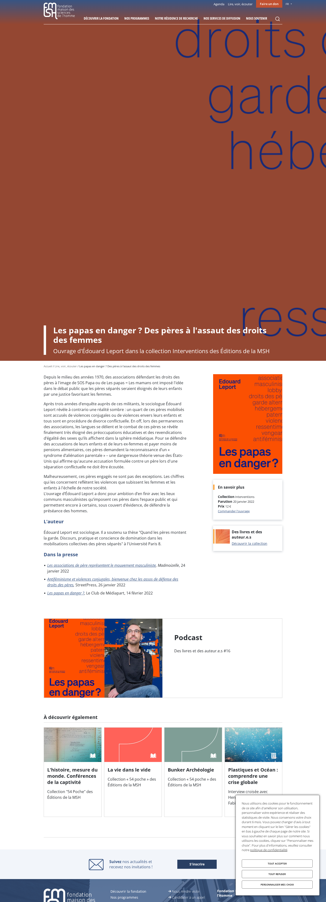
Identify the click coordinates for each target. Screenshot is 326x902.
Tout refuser (277, 874)
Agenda (219, 4)
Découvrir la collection (249, 543)
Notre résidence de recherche (176, 18)
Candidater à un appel (188, 897)
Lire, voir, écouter (240, 4)
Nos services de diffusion (222, 18)
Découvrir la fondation (101, 18)
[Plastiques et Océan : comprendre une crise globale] (253, 772)
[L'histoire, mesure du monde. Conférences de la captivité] (72, 772)
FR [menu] (287, 4)
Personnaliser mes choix (277, 884)
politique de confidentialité (268, 850)
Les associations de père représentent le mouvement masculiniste (101, 565)
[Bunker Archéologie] (193, 772)
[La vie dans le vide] (133, 772)
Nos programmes (136, 18)
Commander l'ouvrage (234, 511)
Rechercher (277, 18)
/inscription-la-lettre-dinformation (197, 864)
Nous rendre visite (186, 891)
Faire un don (269, 4)
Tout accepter (277, 863)
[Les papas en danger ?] (163, 658)
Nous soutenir (256, 18)
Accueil (48, 366)
